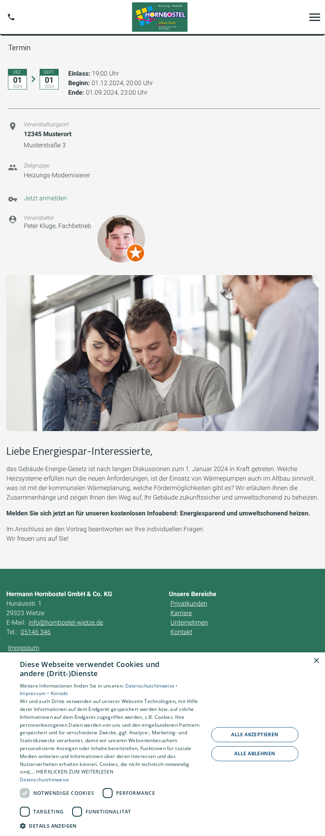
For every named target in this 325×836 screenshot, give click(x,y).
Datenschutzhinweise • (151, 685)
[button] (315, 17)
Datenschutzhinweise (44, 779)
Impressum (23, 648)
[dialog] (162, 744)
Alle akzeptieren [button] (254, 734)
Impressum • (35, 693)
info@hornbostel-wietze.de (66, 622)
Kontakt (59, 693)
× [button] (316, 661)
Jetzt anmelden (45, 198)
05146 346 (36, 632)
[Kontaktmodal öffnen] (11, 17)
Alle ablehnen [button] (254, 753)
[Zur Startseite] (162, 17)
